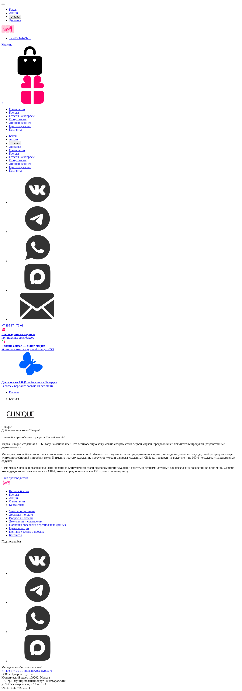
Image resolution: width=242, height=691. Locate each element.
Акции (13, 13)
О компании (17, 109)
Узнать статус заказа (22, 511)
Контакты (15, 129)
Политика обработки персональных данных (37, 524)
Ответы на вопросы (22, 116)
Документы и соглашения (25, 521)
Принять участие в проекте (26, 531)
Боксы (13, 9)
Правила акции (19, 528)
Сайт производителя (15, 478)
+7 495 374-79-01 (20, 38)
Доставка (15, 20)
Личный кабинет (20, 122)
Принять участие (20, 126)
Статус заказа (17, 119)
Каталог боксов (19, 491)
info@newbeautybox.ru (38, 670)
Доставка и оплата (21, 514)
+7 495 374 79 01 (12, 670)
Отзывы (15, 16)
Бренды (14, 112)
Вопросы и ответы (21, 518)
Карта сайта (16, 504)
